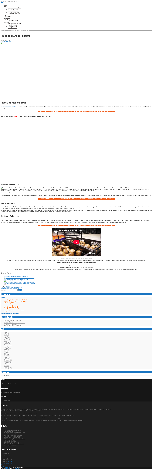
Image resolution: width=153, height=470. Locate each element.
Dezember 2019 (8, 341)
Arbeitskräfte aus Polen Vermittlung (12, 442)
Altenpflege (16, 468)
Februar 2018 (7, 356)
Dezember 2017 (8, 358)
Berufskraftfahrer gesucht (14, 23)
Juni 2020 (6, 333)
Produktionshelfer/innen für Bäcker (9, 106)
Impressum (7, 18)
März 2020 (6, 337)
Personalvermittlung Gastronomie (12, 320)
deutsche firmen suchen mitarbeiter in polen (14, 323)
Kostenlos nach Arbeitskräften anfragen (10, 313)
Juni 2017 (6, 364)
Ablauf (6, 6)
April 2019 (6, 346)
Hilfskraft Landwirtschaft (23, 276)
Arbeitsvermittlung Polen (10, 441)
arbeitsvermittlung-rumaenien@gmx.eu (19, 30)
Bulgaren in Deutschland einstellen (12, 436)
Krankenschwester (8, 321)
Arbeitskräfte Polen (19, 280)
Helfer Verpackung (12, 26)
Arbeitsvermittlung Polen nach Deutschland (14, 439)
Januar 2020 (7, 340)
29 (11, 463)
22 (11, 461)
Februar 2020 (7, 338)
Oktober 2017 (7, 361)
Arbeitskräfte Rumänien (14, 13)
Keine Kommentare (6, 41)
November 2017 (8, 359)
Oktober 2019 (7, 343)
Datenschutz (7, 16)
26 (6, 463)
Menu (2, 2)
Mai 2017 (6, 366)
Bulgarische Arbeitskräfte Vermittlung (13, 325)
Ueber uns (6, 22)
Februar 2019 (7, 348)
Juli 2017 (6, 363)
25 (4, 463)
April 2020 (6, 336)
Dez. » (3, 466)
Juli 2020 (6, 332)
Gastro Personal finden (22, 279)
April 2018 (6, 353)
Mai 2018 (6, 352)
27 (8, 463)
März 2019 (6, 347)
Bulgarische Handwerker (10, 445)
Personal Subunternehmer (14, 8)
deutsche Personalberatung (11, 324)
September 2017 (8, 362)
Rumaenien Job (9, 467)
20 (8, 461)
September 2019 (8, 345)
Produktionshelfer (12, 28)
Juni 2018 (6, 351)
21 (9, 461)
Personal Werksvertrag (13, 11)
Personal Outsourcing (13, 12)
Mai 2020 (6, 335)
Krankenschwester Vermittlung (27, 278)
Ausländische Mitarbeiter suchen (12, 437)
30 (1, 464)
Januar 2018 (7, 357)
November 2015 (8, 368)
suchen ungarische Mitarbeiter (27, 283)
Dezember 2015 (8, 367)
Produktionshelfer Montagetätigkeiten (10, 288)
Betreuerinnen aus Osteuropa (27, 282)
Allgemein (8, 286)
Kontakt (6, 19)
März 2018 (6, 354)
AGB (5, 15)
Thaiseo (8, 468)
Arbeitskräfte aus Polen (9, 440)
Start (5, 5)
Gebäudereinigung (12, 25)
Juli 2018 (6, 350)
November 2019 (8, 342)
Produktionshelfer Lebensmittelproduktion (11, 287)
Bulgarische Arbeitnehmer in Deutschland (14, 444)
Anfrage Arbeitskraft (13, 21)
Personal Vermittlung (13, 9)
